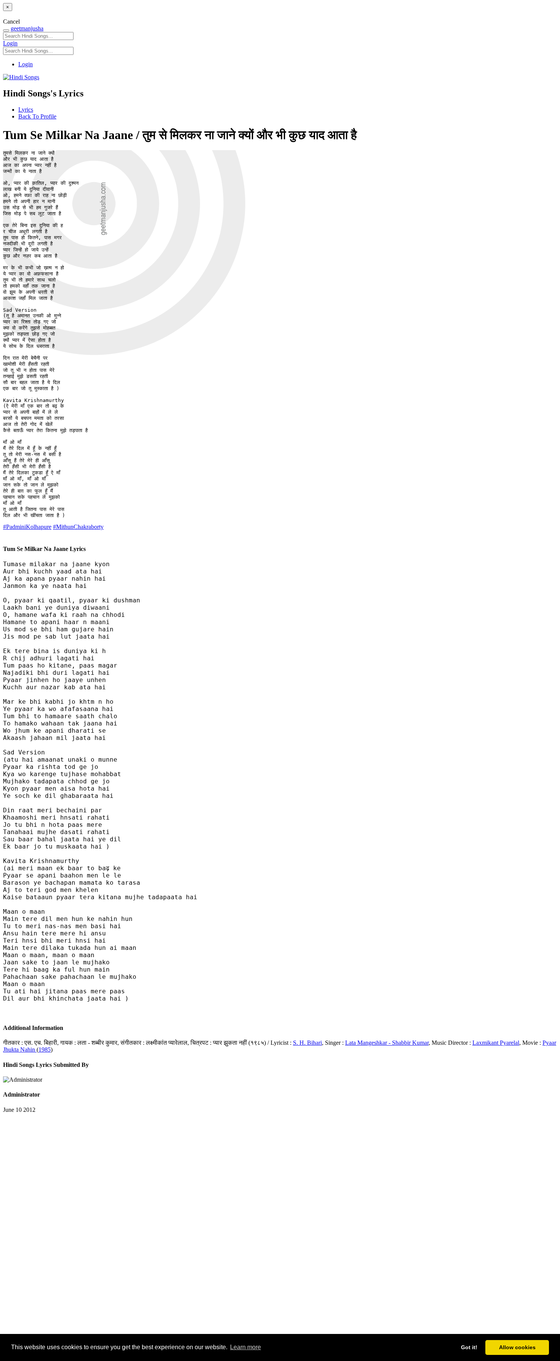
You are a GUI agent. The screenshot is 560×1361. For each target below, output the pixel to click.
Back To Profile (37, 116)
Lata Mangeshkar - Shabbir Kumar (387, 1042)
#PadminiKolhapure (27, 527)
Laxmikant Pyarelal (495, 1042)
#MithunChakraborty (78, 527)
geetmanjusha (27, 28)
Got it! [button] (469, 1347)
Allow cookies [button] (517, 1347)
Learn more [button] (245, 1347)
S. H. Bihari (307, 1042)
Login (10, 43)
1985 (44, 1049)
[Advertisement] (231, 1227)
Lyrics (25, 109)
